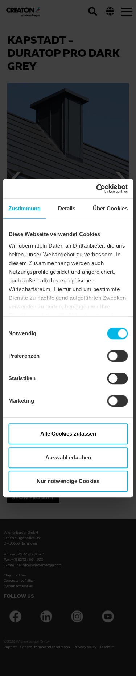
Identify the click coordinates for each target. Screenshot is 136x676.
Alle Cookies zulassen (68, 434)
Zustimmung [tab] (24, 208)
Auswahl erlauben (68, 457)
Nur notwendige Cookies (68, 481)
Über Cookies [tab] (110, 208)
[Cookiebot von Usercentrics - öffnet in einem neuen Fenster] (97, 188)
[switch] (117, 356)
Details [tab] (67, 208)
